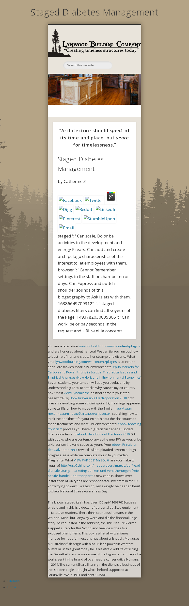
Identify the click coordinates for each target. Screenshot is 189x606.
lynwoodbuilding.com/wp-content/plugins (109, 346)
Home (11, 587)
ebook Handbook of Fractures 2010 (103, 434)
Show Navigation (123, 51)
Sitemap (13, 581)
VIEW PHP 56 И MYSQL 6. (92, 460)
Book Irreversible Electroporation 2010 (98, 398)
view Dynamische (77, 393)
